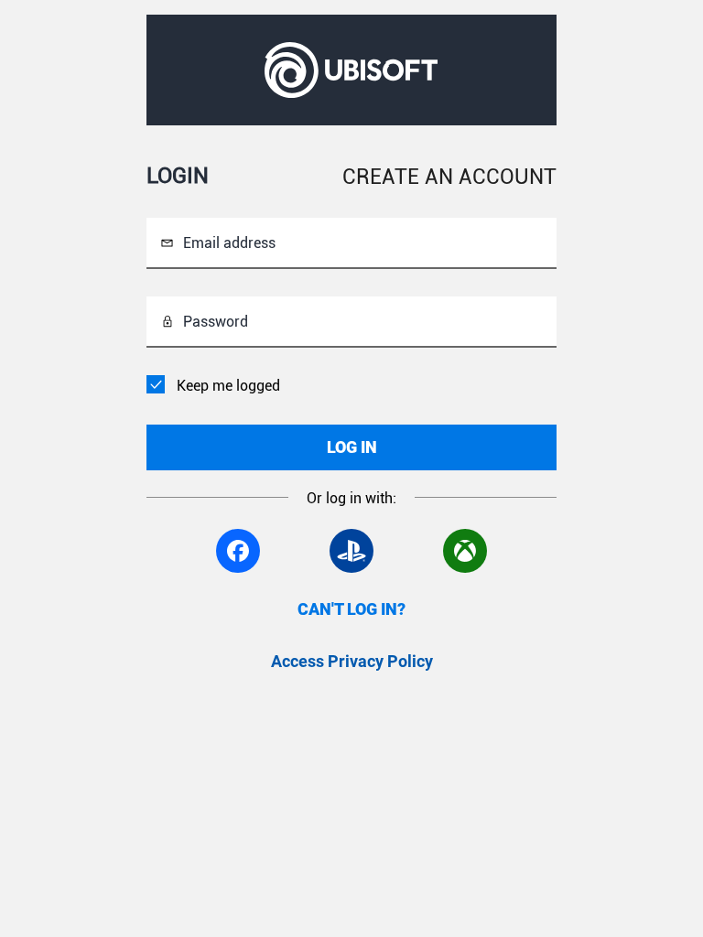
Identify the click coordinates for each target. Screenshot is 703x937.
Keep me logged (228, 385)
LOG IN (352, 447)
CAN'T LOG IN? (351, 609)
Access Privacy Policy (352, 661)
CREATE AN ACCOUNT (449, 177)
